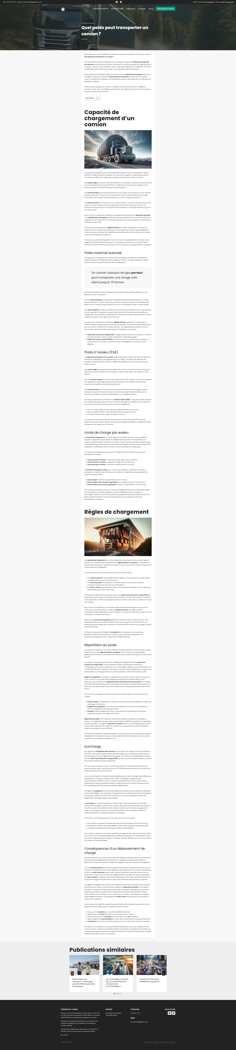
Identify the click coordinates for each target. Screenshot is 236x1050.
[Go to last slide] (72, 973)
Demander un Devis (165, 8)
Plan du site (64, 1035)
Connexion (209, 2)
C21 (174, 1042)
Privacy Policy (148, 1042)
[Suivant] (163, 973)
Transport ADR (117, 9)
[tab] (114, 993)
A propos (142, 9)
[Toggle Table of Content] (97, 98)
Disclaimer (157, 1042)
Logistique (130, 9)
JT (167, 1042)
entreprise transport (88, 23)
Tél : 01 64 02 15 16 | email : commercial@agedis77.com (22, 2)
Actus (151, 9)
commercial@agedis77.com (139, 1022)
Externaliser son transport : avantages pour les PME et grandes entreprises (83, 983)
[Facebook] (117, 2)
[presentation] (84, 965)
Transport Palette (100, 9)
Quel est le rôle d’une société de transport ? (150, 980)
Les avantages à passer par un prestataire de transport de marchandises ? (117, 983)
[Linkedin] (121, 2)
